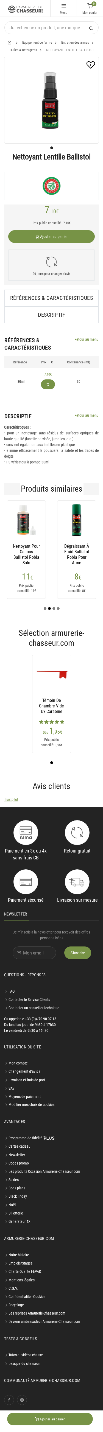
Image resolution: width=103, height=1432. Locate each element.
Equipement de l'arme (37, 42)
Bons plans (17, 1188)
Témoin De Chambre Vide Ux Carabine (51, 706)
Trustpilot (11, 799)
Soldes (14, 1179)
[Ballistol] (51, 186)
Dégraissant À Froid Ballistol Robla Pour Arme (76, 552)
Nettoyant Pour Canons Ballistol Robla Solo (26, 552)
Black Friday (18, 1196)
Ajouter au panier (53, 236)
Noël (12, 1205)
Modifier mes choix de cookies (31, 1104)
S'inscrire (78, 953)
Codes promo (19, 1163)
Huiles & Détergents (23, 50)
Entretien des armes (75, 42)
